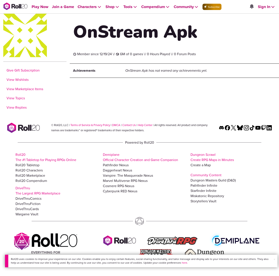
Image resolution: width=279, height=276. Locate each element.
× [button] (274, 259)
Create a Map (201, 165)
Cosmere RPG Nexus (118, 185)
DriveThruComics (28, 198)
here (184, 263)
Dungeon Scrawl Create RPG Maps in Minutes (212, 157)
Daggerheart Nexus (117, 170)
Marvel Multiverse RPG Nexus (125, 180)
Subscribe (213, 7)
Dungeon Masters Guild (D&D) (213, 180)
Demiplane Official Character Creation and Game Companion (140, 157)
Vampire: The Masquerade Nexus (128, 175)
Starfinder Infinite (203, 190)
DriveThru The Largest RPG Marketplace (37, 191)
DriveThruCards (27, 208)
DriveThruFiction (28, 203)
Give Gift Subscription (23, 70)
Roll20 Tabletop (27, 165)
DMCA (116, 125)
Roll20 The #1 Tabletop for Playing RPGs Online (45, 157)
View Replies (17, 107)
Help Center (145, 125)
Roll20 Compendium (31, 180)
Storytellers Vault (203, 201)
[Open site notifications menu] (251, 6)
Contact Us (129, 125)
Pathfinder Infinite (204, 185)
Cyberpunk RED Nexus (120, 191)
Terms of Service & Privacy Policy (90, 125)
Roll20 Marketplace (30, 175)
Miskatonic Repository (207, 195)
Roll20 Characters (29, 170)
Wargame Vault (26, 214)
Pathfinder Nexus (116, 165)
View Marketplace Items (25, 88)
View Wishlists (18, 79)
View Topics (16, 98)
